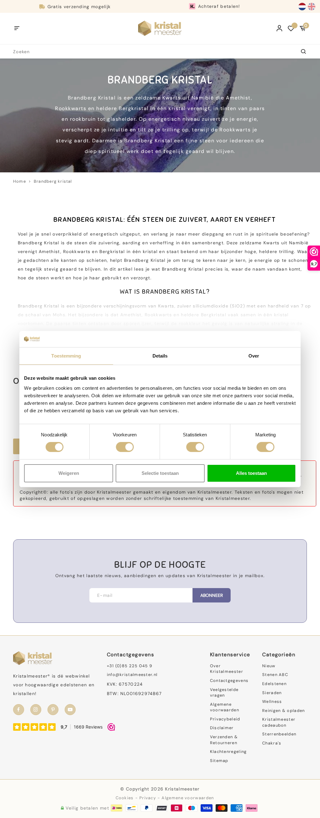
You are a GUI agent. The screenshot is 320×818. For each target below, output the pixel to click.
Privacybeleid (225, 719)
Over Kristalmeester (226, 668)
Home (19, 181)
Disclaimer (222, 727)
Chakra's (271, 743)
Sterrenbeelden (279, 734)
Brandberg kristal (53, 181)
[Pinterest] (53, 709)
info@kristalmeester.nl (132, 674)
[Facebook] (18, 709)
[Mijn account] (279, 28)
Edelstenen (274, 683)
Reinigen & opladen (283, 710)
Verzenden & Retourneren (224, 739)
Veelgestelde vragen (224, 692)
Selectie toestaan (160, 473)
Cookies (125, 797)
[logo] (160, 28)
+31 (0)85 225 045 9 (129, 665)
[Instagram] (35, 709)
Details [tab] (160, 355)
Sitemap (219, 760)
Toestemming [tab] (66, 355)
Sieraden (272, 692)
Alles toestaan (251, 473)
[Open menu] (17, 28)
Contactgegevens (229, 680)
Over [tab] (253, 355)
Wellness (272, 701)
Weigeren (68, 473)
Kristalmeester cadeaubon (278, 722)
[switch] (125, 447)
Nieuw (269, 665)
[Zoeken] (300, 51)
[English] (311, 6)
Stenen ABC (275, 674)
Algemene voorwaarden (224, 707)
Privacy (147, 797)
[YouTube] (70, 709)
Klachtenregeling (228, 751)
